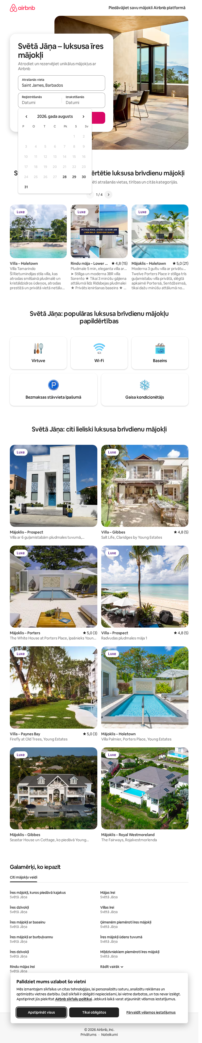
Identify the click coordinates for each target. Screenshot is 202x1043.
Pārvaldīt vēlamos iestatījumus (151, 1012)
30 (84, 177)
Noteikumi (109, 1034)
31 (26, 187)
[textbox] (40, 102)
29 (74, 177)
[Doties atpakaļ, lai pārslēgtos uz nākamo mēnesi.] (83, 116)
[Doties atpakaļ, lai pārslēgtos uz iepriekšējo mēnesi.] (26, 116)
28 (65, 177)
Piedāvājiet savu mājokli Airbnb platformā (147, 7)
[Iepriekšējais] (90, 195)
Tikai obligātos (94, 1012)
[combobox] (61, 85)
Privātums (89, 1034)
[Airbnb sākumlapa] (22, 8)
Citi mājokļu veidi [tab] (23, 877)
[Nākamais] (108, 195)
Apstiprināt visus (41, 1012)
